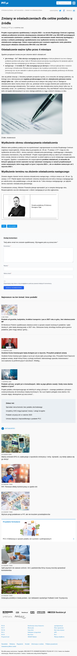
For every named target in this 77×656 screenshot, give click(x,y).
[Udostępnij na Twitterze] (60, 10)
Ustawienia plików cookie (8, 646)
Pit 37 (3, 628)
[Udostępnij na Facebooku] (64, 10)
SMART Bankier (32, 637)
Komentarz (7, 246)
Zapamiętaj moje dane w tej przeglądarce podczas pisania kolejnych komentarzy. (28, 283)
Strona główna (7, 10)
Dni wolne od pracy (59, 630)
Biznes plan (31, 628)
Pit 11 (3, 632)
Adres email (8, 273)
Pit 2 (55, 634)
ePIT (55, 632)
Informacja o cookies (37, 644)
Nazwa (6, 265)
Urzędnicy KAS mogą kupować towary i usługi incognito (25, 411)
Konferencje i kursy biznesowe (36, 626)
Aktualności (18, 10)
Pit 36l (3, 630)
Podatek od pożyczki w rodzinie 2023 (19, 415)
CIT (4, 226)
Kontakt (27, 644)
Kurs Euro (30, 634)
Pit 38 (3, 626)
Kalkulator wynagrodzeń (34, 632)
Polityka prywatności (52, 644)
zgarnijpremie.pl (58, 626)
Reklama (12, 644)
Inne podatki (12, 226)
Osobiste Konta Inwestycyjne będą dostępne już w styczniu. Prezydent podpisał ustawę (34, 353)
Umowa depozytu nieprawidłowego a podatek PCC (23, 419)
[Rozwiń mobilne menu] (74, 3)
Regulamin (20, 644)
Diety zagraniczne (59, 628)
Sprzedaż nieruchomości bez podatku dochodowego (24, 407)
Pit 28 (3, 634)
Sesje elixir (31, 630)
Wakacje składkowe (59, 637)
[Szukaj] (58, 3)
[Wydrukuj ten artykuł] (74, 10)
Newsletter (4, 644)
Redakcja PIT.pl (7, 28)
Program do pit (5, 637)
